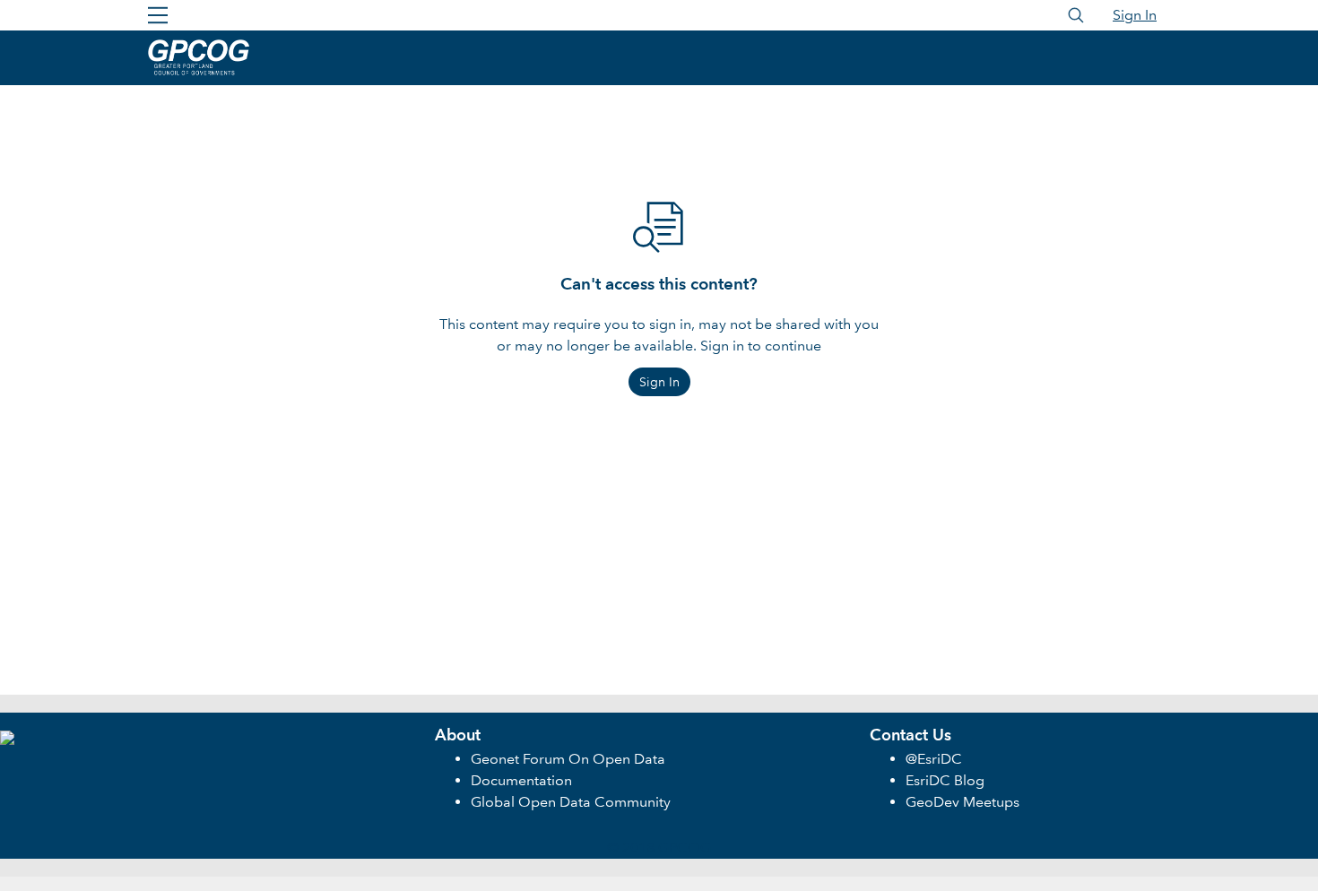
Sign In (1135, 14)
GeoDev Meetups (962, 801)
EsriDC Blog (945, 780)
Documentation (521, 780)
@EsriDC (934, 758)
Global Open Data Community (571, 801)
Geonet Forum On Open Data (568, 758)
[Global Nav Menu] (157, 15)
